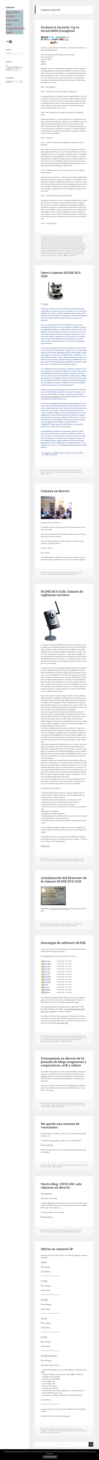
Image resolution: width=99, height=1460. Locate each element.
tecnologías (59, 254)
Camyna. (10, 7)
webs (50, 255)
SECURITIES (47, 252)
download (56, 925)
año (61, 238)
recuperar (67, 250)
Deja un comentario (71, 255)
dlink (61, 472)
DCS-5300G (44, 1300)
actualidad (43, 238)
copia (69, 240)
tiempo (72, 254)
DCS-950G (44, 1281)
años (63, 238)
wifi (67, 860)
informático (58, 245)
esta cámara (54, 1140)
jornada (43, 1106)
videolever (48, 1106)
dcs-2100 (55, 1038)
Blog (61, 236)
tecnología (53, 254)
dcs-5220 (56, 472)
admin (56, 236)
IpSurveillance (44, 1041)
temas (68, 254)
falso (66, 243)
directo (78, 1105)
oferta (48, 1432)
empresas (50, 243)
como (80, 238)
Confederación (45, 240)
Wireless (43, 472)
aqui (77, 1002)
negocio (63, 247)
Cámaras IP (66, 236)
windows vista (58, 1041)
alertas (57, 238)
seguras (63, 252)
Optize (45, 304)
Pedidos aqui (45, 846)
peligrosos (67, 248)
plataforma (74, 248)
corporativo (79, 240)
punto (58, 250)
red (72, 250)
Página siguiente (91, 1444)
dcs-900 (47, 1039)
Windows (55, 255)
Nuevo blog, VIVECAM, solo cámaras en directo (61, 1185)
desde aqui (64, 1023)
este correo (66, 1416)
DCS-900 (43, 1262)
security (53, 252)
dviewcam (78, 1039)
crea (58, 241)
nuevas (43, 248)
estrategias (61, 243)
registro (75, 250)
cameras (56, 1232)
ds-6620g (43, 1432)
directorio (72, 241)
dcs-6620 (84, 1038)
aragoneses (57, 1105)
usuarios (81, 254)
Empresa (79, 241)
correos (54, 241)
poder (78, 248)
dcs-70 (42, 1039)
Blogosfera (69, 1103)
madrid (76, 245)
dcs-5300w (78, 1038)
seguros (78, 252)
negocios (68, 247)
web (48, 255)
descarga (63, 1039)
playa (43, 1167)
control (60, 240)
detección (66, 241)
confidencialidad (53, 240)
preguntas (43, 250)
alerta (53, 238)
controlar (65, 240)
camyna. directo (59, 574)
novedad (73, 247)
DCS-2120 (44, 1318)
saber (42, 252)
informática (51, 245)
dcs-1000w (49, 1038)
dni (76, 241)
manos (80, 245)
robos (82, 250)
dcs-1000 (43, 1038)
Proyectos (43, 574)
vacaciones (49, 1167)
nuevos (51, 248)
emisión (83, 1105)
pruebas (54, 250)
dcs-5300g (72, 1038)
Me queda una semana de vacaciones (60, 1125)
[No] (97, 1455)
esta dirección (48, 956)
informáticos (64, 245)
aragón (67, 238)
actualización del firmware (59, 909)
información (44, 245)
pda (75, 472)
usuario (77, 254)
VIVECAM (50, 1203)
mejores (43, 247)
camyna (67, 1105)
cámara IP (51, 472)
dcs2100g (58, 1039)
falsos (69, 243)
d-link (61, 241)
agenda (49, 238)
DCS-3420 (44, 1337)
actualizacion (78, 924)
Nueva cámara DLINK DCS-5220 (61, 274)
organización (57, 248)
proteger (49, 250)
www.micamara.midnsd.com (51, 396)
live (66, 1232)
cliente (72, 238)
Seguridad (73, 236)
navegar (58, 247)
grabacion (77, 243)
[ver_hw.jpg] (64, 895)
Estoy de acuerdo (50, 1457)
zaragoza (60, 255)
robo (79, 250)
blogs (62, 1105)
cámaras (51, 1232)
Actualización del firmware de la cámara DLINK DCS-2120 (64, 879)
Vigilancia (43, 255)
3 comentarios (56, 1432)
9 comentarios (46, 474)
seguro (73, 252)
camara (43, 860)
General (79, 572)
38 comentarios (80, 860)
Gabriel (57, 572)
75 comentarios (69, 1041)
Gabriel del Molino (13, 67)
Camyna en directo (55, 491)
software (43, 254)
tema (64, 254)
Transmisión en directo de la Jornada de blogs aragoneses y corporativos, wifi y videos (63, 1061)
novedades (79, 247)
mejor (83, 245)
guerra (82, 243)
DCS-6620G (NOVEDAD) (49, 1356)
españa (56, 243)
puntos (62, 250)
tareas (48, 254)
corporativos (44, 241)
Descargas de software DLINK (63, 943)
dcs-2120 (53, 860)
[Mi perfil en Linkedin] (10, 41)
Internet (71, 245)
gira (73, 243)
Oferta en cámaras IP (57, 1249)
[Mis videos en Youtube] (7, 41)
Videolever (73, 1085)
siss (82, 252)
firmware (62, 925)
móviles (54, 247)
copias (73, 240)
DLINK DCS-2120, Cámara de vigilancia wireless (62, 593)
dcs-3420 (66, 1038)
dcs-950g (52, 1039)
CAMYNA (8, 69)
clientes (76, 238)
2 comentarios (73, 925)
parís (62, 248)
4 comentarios (73, 574)
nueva (84, 247)
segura (58, 252)
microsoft (48, 247)
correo (50, 241)
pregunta (83, 248)
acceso (80, 236)
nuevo (47, 248)
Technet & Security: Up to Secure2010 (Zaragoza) (60, 29)
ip (65, 925)
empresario (44, 243)
